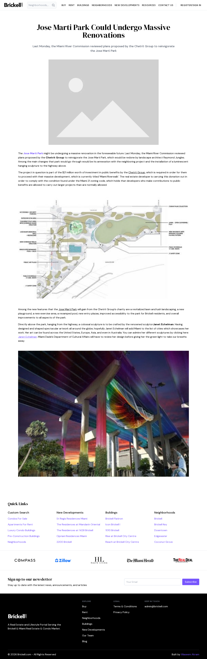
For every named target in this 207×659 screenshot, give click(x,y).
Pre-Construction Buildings (24, 536)
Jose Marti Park (33, 153)
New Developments (127, 5)
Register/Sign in (191, 5)
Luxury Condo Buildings (21, 530)
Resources (149, 5)
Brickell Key (160, 524)
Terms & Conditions (125, 606)
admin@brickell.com (156, 606)
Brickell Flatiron (114, 518)
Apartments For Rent (20, 524)
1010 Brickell (112, 530)
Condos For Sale (17, 518)
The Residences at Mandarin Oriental (78, 524)
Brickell (158, 518)
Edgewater (160, 536)
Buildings (83, 5)
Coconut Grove (163, 542)
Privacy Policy (121, 612)
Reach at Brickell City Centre (122, 542)
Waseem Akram (190, 654)
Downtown (160, 530)
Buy (64, 5)
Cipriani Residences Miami (72, 536)
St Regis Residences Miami (72, 518)
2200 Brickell (64, 542)
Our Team (88, 635)
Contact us (165, 5)
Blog (84, 641)
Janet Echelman (27, 336)
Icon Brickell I (112, 524)
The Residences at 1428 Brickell (75, 530)
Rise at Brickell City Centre (120, 536)
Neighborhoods (102, 5)
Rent (72, 5)
